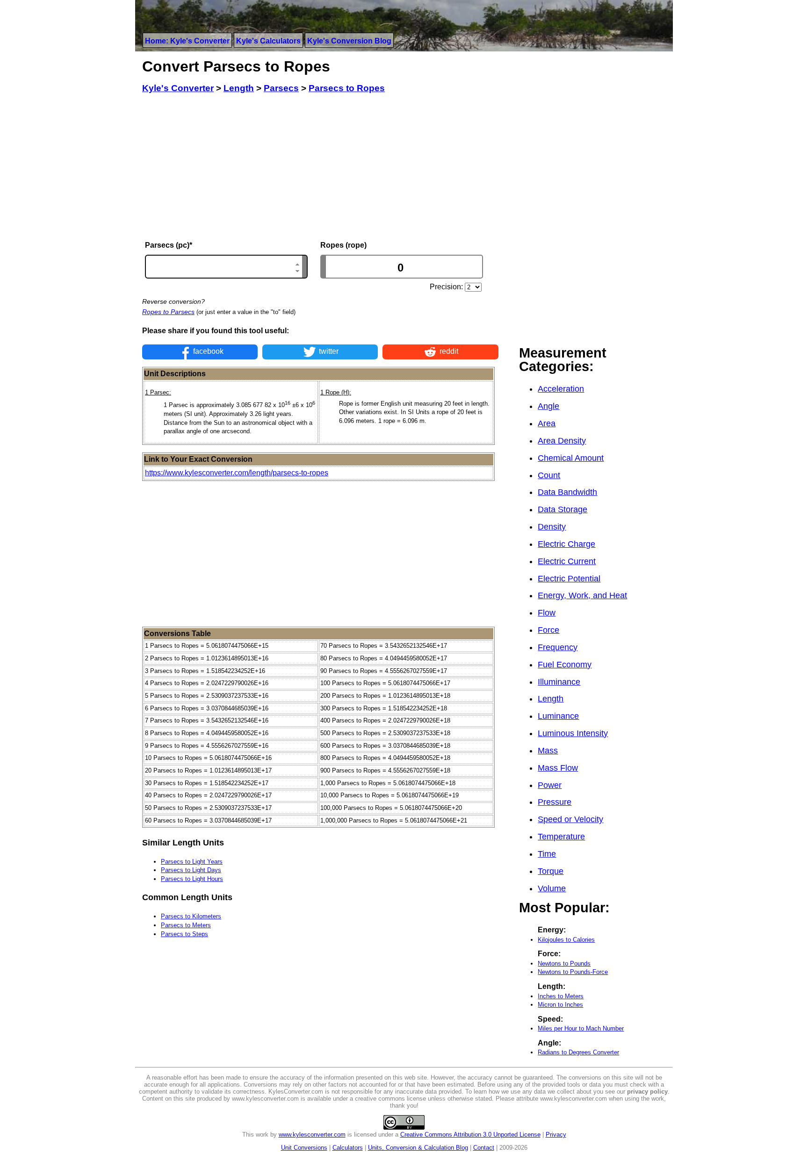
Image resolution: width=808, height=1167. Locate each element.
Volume (552, 888)
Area (547, 423)
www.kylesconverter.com (312, 1134)
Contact (483, 1147)
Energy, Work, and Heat (582, 595)
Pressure (554, 802)
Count (549, 475)
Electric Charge (566, 544)
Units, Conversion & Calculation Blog (418, 1147)
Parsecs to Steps (184, 934)
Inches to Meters (561, 996)
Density (552, 526)
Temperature (561, 836)
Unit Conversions (304, 1147)
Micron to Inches (560, 1004)
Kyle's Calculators (268, 41)
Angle (548, 406)
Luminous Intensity (573, 733)
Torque (550, 871)
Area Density (562, 440)
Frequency (557, 647)
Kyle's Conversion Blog (349, 41)
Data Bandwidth (567, 492)
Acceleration (561, 389)
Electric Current (567, 561)
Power (550, 785)
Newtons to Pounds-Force (573, 971)
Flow (547, 612)
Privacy (556, 1134)
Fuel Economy (565, 664)
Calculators (347, 1147)
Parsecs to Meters (186, 925)
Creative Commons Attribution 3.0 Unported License (470, 1134)
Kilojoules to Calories (566, 939)
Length (550, 698)
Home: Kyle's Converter (187, 41)
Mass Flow (558, 768)
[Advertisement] (320, 167)
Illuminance (559, 682)
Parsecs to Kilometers (191, 916)
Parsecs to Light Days (191, 869)
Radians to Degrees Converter (578, 1052)
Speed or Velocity (570, 819)
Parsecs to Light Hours (192, 878)
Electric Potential (569, 578)
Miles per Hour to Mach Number (581, 1028)
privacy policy (647, 1091)
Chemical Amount (571, 458)
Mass (548, 750)
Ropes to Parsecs (168, 311)
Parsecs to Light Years (192, 861)
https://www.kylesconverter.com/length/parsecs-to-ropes (236, 473)
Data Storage (562, 509)
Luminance (558, 716)
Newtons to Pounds (564, 963)
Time (547, 854)
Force (548, 630)
